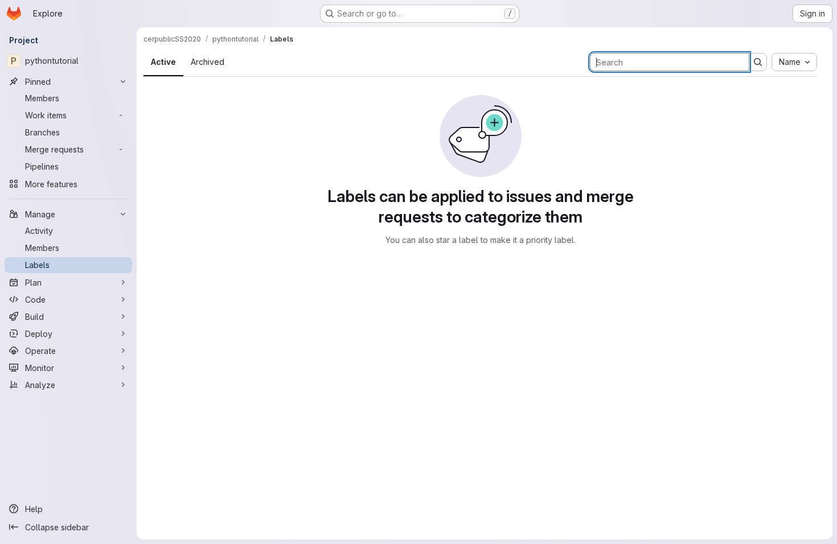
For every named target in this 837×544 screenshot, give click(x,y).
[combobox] (794, 62)
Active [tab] (163, 62)
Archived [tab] (207, 62)
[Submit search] (758, 62)
